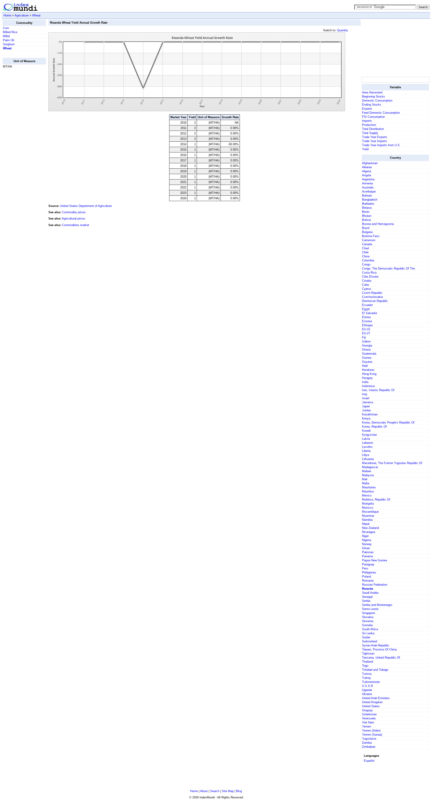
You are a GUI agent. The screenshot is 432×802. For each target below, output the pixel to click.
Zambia (367, 742)
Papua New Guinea (374, 560)
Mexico (366, 495)
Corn (6, 28)
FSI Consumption (373, 116)
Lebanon (367, 442)
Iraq (364, 394)
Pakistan (368, 552)
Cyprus (366, 288)
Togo (365, 665)
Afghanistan (370, 163)
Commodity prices (74, 212)
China (365, 256)
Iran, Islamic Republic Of (378, 390)
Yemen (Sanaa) (372, 734)
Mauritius (368, 491)
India (365, 382)
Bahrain (367, 195)
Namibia (367, 519)
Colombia (368, 260)
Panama (367, 556)
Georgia (367, 345)
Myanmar (368, 515)
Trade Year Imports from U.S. (381, 145)
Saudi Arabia (370, 592)
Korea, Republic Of (374, 426)
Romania (368, 580)
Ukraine (367, 694)
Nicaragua (368, 532)
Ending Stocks (371, 104)
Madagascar (370, 467)
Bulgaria (367, 232)
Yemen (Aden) (371, 730)
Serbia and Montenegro (377, 605)
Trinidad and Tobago (375, 669)
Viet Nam (368, 722)
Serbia (366, 601)
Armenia (367, 183)
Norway (367, 544)
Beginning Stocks (373, 96)
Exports (367, 108)
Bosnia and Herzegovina (378, 224)
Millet (6, 36)
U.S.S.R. (368, 686)
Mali (364, 479)
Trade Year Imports (374, 141)
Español (369, 760)
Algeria (366, 171)
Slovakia (367, 617)
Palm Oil (8, 40)
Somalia (367, 625)
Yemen (366, 726)
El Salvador (369, 313)
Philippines (369, 572)
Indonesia (368, 386)
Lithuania (368, 459)
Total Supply (370, 133)
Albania (367, 167)
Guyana (367, 361)
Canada (367, 244)
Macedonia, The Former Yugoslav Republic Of (392, 463)
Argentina (368, 179)
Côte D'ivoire (370, 276)
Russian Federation (374, 584)
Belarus (367, 207)
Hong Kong (369, 374)
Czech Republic (372, 293)
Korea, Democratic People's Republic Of (388, 422)
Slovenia (367, 621)
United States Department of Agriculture (86, 206)
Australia (368, 187)
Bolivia (366, 220)
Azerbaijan (369, 191)
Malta (365, 483)
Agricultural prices (73, 218)
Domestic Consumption (377, 100)
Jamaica (367, 402)
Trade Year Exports (374, 137)
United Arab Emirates (376, 698)
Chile (365, 252)
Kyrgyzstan (369, 434)
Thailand (367, 661)
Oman (366, 548)
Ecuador (367, 305)
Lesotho (367, 447)
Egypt (366, 309)
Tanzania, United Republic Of (381, 657)
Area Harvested (372, 92)
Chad (365, 248)
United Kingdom (372, 702)
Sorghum (9, 44)
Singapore (368, 613)
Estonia (367, 321)
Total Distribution (373, 129)
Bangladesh (369, 199)
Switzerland (369, 641)
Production (369, 125)
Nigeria (366, 540)
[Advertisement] (20, 139)
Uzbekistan (369, 714)
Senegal (367, 596)
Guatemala (369, 353)
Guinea (366, 357)
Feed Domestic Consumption (381, 112)
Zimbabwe (368, 746)
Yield (365, 149)
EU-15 (366, 329)
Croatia (366, 280)
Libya (365, 455)
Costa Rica (369, 272)
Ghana (366, 349)
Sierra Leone (370, 609)
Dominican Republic (375, 301)
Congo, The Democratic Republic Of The (388, 268)
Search (214, 791)
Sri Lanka (368, 633)
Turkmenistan (371, 682)
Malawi (366, 471)
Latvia (366, 438)
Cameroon (368, 240)
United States (371, 706)
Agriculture (22, 15)
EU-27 (366, 333)
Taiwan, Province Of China (379, 649)
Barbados (368, 203)
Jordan (366, 410)
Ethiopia (367, 325)
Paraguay (368, 564)
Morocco (367, 507)
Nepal (365, 524)
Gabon (366, 341)
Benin (365, 211)
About (204, 791)
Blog (239, 791)
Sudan (366, 637)
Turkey (366, 678)
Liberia (366, 451)
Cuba (365, 284)
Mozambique (370, 511)
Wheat (36, 15)
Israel (365, 398)
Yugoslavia (369, 738)
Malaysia (368, 475)
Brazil (365, 228)
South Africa (370, 629)
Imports (367, 120)
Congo (366, 264)
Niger (365, 536)
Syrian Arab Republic (375, 645)
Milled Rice (10, 32)
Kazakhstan (370, 414)
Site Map (228, 791)
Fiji (364, 337)
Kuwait (366, 430)
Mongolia (368, 503)
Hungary (367, 378)
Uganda (367, 690)
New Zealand (370, 528)
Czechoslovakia (372, 297)
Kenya (366, 418)
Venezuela (369, 718)
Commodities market (75, 225)
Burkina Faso (370, 236)
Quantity (342, 30)
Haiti (365, 365)
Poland (366, 576)
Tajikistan (368, 653)
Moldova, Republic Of (376, 499)
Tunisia (366, 673)
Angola (366, 175)
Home (7, 15)
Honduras (368, 370)
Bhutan (366, 215)
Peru (365, 568)
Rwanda (367, 588)
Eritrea (366, 317)
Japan (366, 406)
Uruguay (367, 710)
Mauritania (369, 487)
